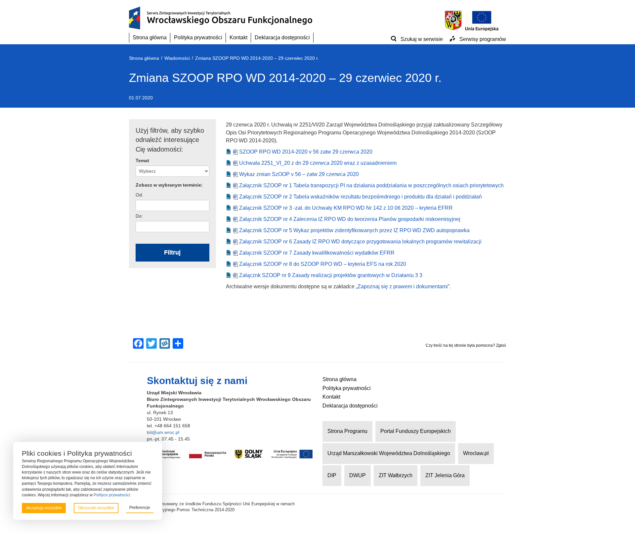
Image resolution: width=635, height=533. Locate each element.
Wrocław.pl (476, 453)
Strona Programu (347, 431)
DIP (331, 475)
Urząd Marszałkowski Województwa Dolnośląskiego (388, 453)
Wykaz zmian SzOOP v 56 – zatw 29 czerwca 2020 (299, 174)
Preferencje (139, 507)
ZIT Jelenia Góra (445, 475)
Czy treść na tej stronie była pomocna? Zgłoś (466, 345)
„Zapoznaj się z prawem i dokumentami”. (403, 286)
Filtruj (172, 252)
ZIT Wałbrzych (395, 475)
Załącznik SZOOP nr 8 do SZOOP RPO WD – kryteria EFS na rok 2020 (322, 264)
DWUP (357, 475)
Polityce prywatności (112, 495)
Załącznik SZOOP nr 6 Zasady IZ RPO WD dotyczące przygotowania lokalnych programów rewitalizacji (360, 241)
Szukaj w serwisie (422, 39)
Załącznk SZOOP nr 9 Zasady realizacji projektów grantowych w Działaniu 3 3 (330, 275)
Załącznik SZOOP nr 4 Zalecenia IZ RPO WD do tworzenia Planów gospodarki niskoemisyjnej (349, 219)
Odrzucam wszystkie (96, 508)
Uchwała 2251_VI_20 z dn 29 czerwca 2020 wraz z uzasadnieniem (318, 163)
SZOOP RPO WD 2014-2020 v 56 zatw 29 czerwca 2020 (305, 152)
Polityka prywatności (198, 37)
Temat (142, 160)
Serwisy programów (482, 39)
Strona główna (150, 37)
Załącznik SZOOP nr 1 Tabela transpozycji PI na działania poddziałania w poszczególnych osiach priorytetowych (371, 185)
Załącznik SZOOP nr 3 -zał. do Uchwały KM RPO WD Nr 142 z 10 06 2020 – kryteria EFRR (346, 208)
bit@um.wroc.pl (163, 432)
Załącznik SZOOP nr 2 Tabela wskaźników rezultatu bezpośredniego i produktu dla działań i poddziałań (360, 196)
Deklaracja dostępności (282, 37)
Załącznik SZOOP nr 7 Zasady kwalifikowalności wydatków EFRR (317, 253)
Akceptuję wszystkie (44, 508)
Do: (139, 216)
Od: (139, 194)
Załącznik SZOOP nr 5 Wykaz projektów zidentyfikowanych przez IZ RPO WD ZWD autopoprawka (354, 230)
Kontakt (238, 37)
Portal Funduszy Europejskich (415, 431)
